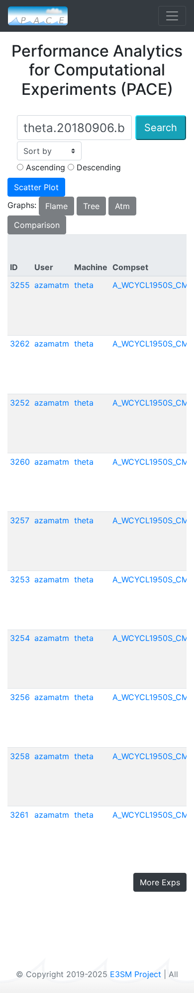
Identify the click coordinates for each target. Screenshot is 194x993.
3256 (20, 697)
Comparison (37, 225)
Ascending (44, 167)
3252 (20, 403)
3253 (20, 579)
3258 (20, 756)
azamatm (51, 285)
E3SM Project (135, 974)
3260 (20, 462)
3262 (20, 344)
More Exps (160, 882)
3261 (19, 815)
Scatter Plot (36, 187)
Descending (97, 167)
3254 (20, 638)
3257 (19, 520)
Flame (56, 206)
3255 (20, 285)
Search (160, 128)
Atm (122, 206)
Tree (91, 206)
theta (84, 285)
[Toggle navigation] (172, 16)
